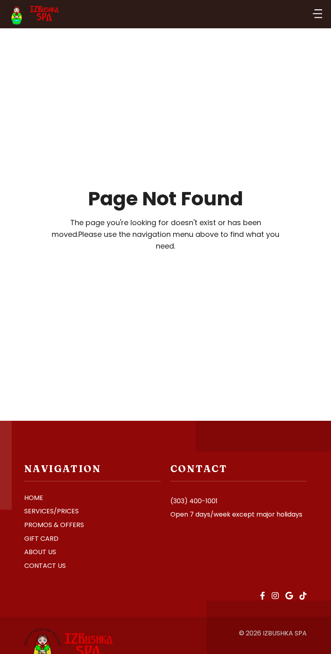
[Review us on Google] (289, 596)
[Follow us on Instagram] (275, 596)
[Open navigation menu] (317, 14)
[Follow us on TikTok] (303, 596)
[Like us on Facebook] (262, 596)
